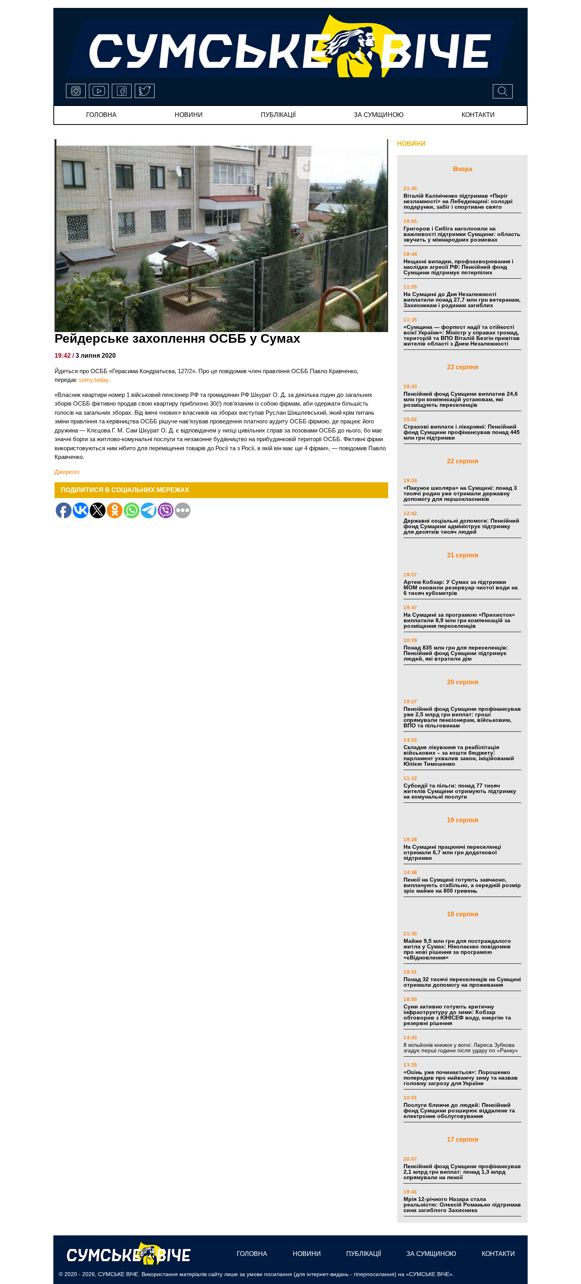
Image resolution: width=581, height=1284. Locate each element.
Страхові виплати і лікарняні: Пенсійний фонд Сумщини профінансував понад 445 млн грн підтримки (462, 432)
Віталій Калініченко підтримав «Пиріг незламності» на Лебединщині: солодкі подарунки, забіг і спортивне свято (458, 201)
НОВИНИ (411, 143)
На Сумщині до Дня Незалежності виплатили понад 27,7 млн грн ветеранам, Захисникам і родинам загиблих (462, 299)
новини (189, 114)
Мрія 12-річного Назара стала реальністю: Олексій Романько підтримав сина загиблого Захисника (462, 1204)
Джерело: (67, 471)
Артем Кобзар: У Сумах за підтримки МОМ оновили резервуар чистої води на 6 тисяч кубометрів (461, 587)
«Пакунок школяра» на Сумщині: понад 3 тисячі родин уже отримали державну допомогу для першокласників (460, 493)
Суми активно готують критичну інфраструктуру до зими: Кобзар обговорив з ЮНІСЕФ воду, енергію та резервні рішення (457, 1014)
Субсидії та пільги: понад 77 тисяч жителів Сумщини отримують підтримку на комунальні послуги (460, 791)
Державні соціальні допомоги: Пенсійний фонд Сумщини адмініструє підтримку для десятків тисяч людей (461, 526)
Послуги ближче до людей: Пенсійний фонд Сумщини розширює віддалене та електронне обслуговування (459, 1110)
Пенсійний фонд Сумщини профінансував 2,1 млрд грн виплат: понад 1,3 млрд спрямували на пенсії (462, 1171)
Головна (101, 114)
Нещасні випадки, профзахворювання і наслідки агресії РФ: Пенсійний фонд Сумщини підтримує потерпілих (458, 267)
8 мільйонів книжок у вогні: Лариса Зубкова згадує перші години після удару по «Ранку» (462, 1048)
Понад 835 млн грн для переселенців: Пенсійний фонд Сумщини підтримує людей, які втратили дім (456, 653)
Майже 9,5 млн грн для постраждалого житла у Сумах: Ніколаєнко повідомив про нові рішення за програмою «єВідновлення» (457, 949)
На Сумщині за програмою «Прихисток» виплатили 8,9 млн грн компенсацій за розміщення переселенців (459, 620)
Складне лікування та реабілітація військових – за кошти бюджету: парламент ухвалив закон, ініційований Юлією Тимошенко (459, 755)
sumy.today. (94, 379)
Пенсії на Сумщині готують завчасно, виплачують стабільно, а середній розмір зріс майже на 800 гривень (462, 885)
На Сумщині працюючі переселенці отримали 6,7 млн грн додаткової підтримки (452, 852)
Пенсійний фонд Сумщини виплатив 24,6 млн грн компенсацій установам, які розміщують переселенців (461, 399)
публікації (278, 114)
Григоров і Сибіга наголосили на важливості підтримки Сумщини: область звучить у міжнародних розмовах (462, 234)
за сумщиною (379, 114)
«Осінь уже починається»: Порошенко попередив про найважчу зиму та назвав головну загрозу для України (461, 1077)
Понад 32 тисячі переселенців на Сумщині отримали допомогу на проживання (462, 982)
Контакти (478, 114)
